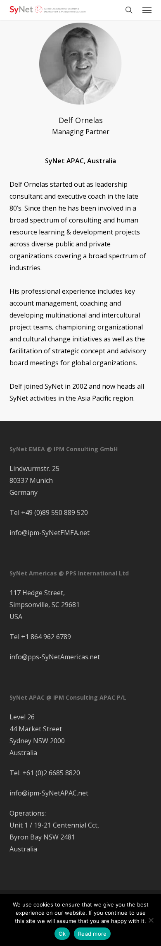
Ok (62, 933)
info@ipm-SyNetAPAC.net (48, 793)
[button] (147, 10)
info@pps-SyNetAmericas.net (54, 656)
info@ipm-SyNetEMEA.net (49, 532)
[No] (151, 920)
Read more (92, 933)
